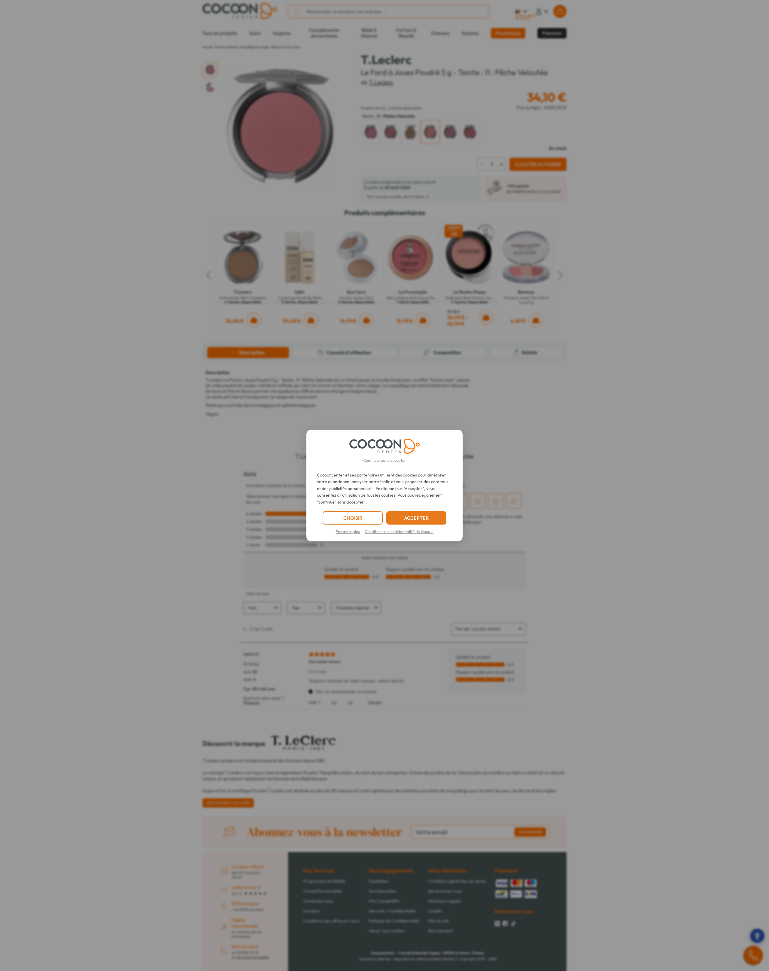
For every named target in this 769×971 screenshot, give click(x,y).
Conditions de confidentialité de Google (399, 531)
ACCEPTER (416, 518)
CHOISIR (352, 518)
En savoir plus (348, 531)
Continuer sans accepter (384, 460)
